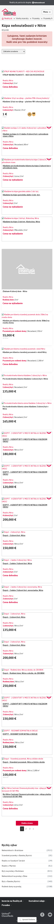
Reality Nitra (8, 80)
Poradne (6, 905)
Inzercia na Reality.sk (12, 901)
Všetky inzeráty (22, 18)
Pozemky (36, 18)
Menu (45, 12)
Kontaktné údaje (37, 901)
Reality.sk (8, 18)
